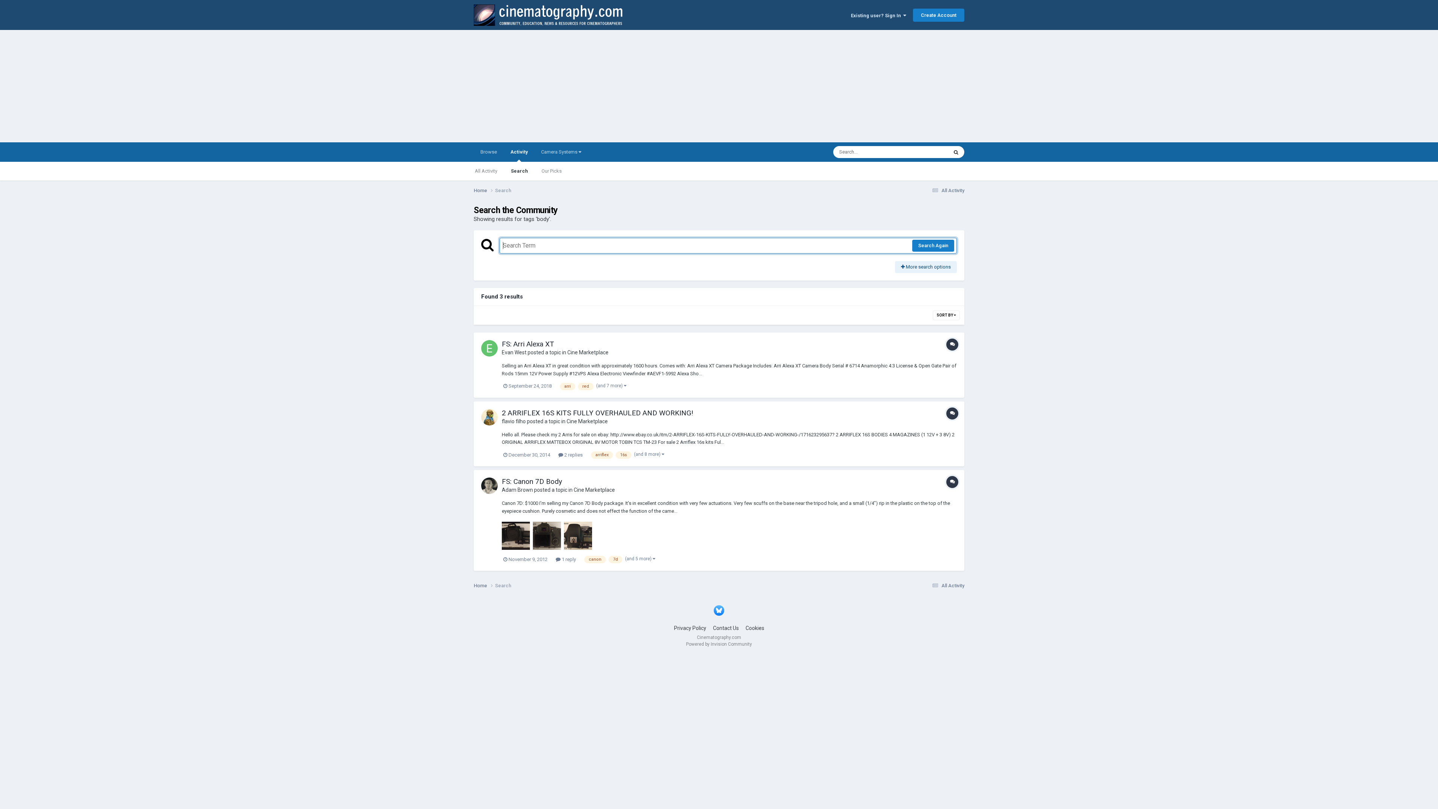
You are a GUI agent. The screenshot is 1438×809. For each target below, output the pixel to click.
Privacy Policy (690, 628)
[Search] (956, 152)
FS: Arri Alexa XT (528, 344)
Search (519, 171)
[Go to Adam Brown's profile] (489, 486)
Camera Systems (560, 152)
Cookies (755, 628)
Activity (519, 152)
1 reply (568, 559)
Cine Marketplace (588, 352)
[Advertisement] (719, 86)
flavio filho (514, 421)
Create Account (938, 15)
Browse (488, 152)
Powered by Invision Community (719, 644)
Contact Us (726, 628)
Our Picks (551, 171)
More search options (928, 267)
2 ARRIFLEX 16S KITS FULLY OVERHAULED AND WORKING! (597, 413)
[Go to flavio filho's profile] (489, 417)
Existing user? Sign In (877, 15)
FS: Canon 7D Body (532, 481)
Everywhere (926, 152)
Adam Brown (517, 490)
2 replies (573, 455)
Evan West (514, 352)
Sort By (945, 315)
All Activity (486, 171)
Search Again (933, 245)
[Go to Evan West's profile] (489, 348)
